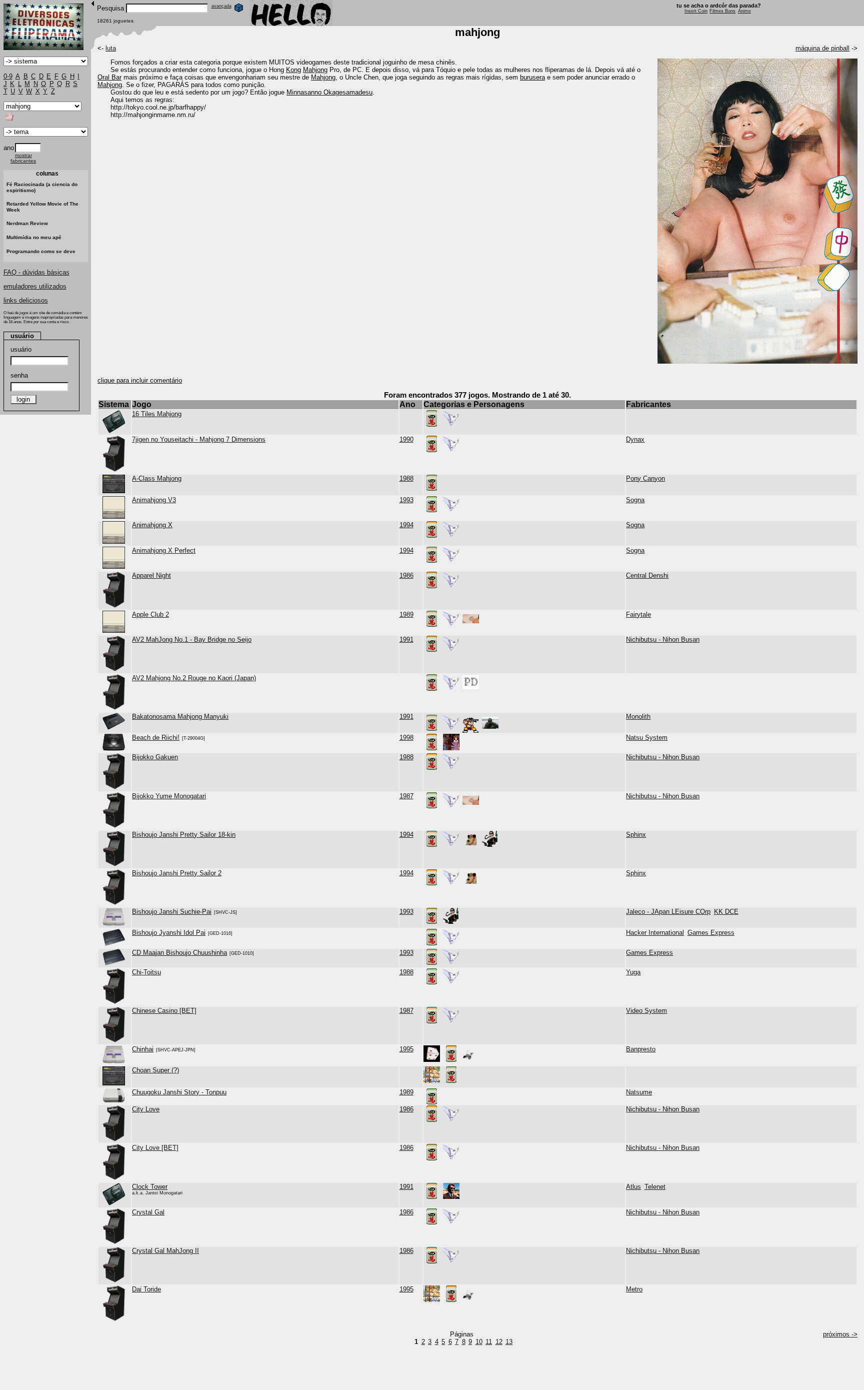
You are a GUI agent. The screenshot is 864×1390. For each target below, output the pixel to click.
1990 (407, 439)
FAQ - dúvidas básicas (37, 272)
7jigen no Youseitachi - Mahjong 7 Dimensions (199, 439)
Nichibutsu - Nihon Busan (663, 639)
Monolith (638, 716)
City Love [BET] (155, 1147)
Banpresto (641, 1049)
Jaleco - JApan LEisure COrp (668, 911)
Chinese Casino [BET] (164, 1010)
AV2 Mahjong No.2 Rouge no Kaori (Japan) (194, 678)
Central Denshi (647, 575)
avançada (222, 6)
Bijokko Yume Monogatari (169, 796)
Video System (646, 1010)
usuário (21, 349)
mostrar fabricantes (23, 158)
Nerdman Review (27, 223)
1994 (407, 525)
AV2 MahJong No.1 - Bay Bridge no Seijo (192, 639)
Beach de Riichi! (156, 737)
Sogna (635, 500)
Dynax (635, 439)
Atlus (633, 1186)
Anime (744, 11)
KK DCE (726, 911)
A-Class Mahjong (157, 478)
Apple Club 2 (150, 614)
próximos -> (840, 1334)
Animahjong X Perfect (164, 550)
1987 (407, 796)
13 (509, 1341)
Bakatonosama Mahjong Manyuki (180, 716)
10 (479, 1341)
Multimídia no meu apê (34, 237)
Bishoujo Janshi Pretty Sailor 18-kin (184, 834)
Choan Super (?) (155, 1070)
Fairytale (638, 614)
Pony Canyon (645, 478)
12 (499, 1341)
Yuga (633, 972)
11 (489, 1341)
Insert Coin (696, 11)
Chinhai (143, 1049)
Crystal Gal (148, 1212)
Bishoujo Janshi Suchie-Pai (172, 911)
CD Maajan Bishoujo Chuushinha (179, 952)
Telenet (655, 1186)
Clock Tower (150, 1186)
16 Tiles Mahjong (157, 414)
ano (9, 148)
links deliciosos (26, 300)
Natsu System (647, 737)
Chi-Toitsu (146, 972)
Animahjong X (152, 525)
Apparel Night (151, 575)
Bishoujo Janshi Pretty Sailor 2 (177, 873)
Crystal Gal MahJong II (165, 1250)
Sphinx (636, 834)
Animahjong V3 (154, 500)
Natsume (639, 1092)
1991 (407, 639)
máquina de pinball (823, 48)
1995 (407, 1049)
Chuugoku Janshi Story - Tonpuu (179, 1092)
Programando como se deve (41, 251)
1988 (407, 478)
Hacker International (655, 932)
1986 (407, 575)
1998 (407, 737)
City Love (146, 1109)
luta (111, 48)
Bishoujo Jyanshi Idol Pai (169, 932)
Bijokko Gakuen (155, 757)
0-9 (8, 76)
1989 (407, 614)
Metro (634, 1289)
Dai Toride (146, 1289)
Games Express (711, 932)
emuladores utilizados (35, 286)
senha (19, 375)
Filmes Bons (723, 11)
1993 (407, 500)
